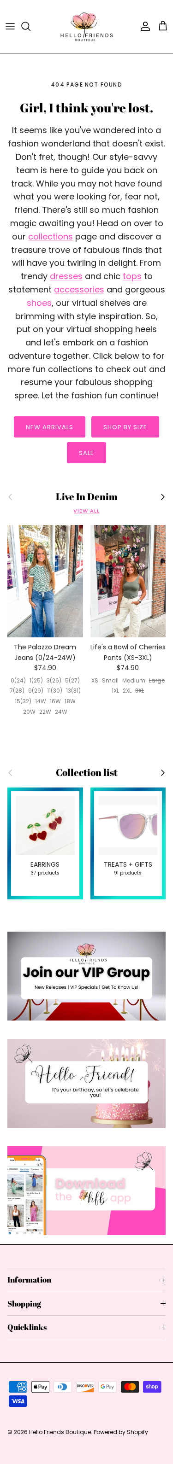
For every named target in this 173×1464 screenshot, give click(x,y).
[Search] (30, 26)
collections (50, 236)
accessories (79, 289)
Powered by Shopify (121, 1432)
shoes (39, 303)
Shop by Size (125, 427)
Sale (86, 453)
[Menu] (10, 26)
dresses (66, 276)
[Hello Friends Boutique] (87, 26)
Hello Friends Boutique (60, 1432)
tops (132, 276)
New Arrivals (49, 427)
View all (86, 510)
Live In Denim (87, 496)
